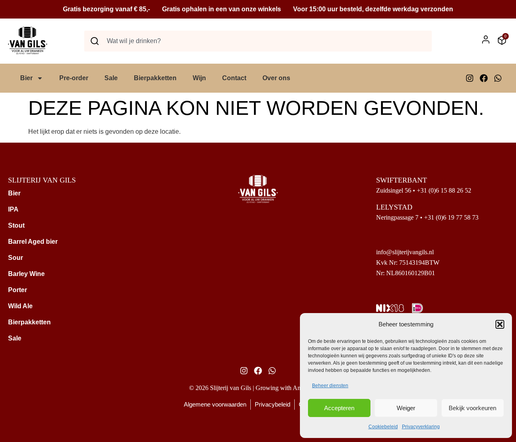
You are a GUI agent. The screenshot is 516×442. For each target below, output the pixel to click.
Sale (111, 78)
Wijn (199, 78)
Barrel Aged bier (33, 241)
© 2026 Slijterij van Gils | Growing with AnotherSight (258, 387)
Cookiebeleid (383, 427)
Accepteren (339, 408)
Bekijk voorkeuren (472, 408)
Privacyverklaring (421, 427)
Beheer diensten (330, 385)
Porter (17, 289)
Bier (26, 78)
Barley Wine (26, 273)
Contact (234, 78)
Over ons (276, 78)
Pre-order (73, 78)
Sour (15, 257)
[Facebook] (484, 78)
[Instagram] (470, 78)
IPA (13, 209)
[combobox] (258, 41)
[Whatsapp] (498, 78)
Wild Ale (20, 306)
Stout (16, 225)
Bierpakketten (155, 78)
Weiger (406, 408)
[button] (500, 324)
